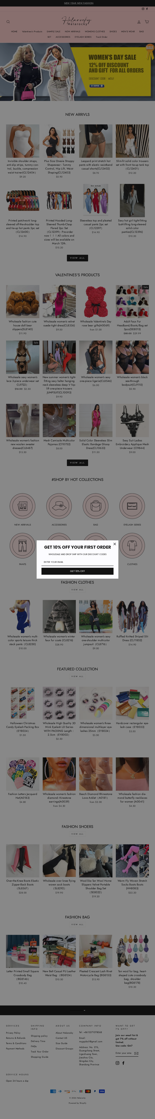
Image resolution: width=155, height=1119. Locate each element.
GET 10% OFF (77, 571)
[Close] (114, 544)
